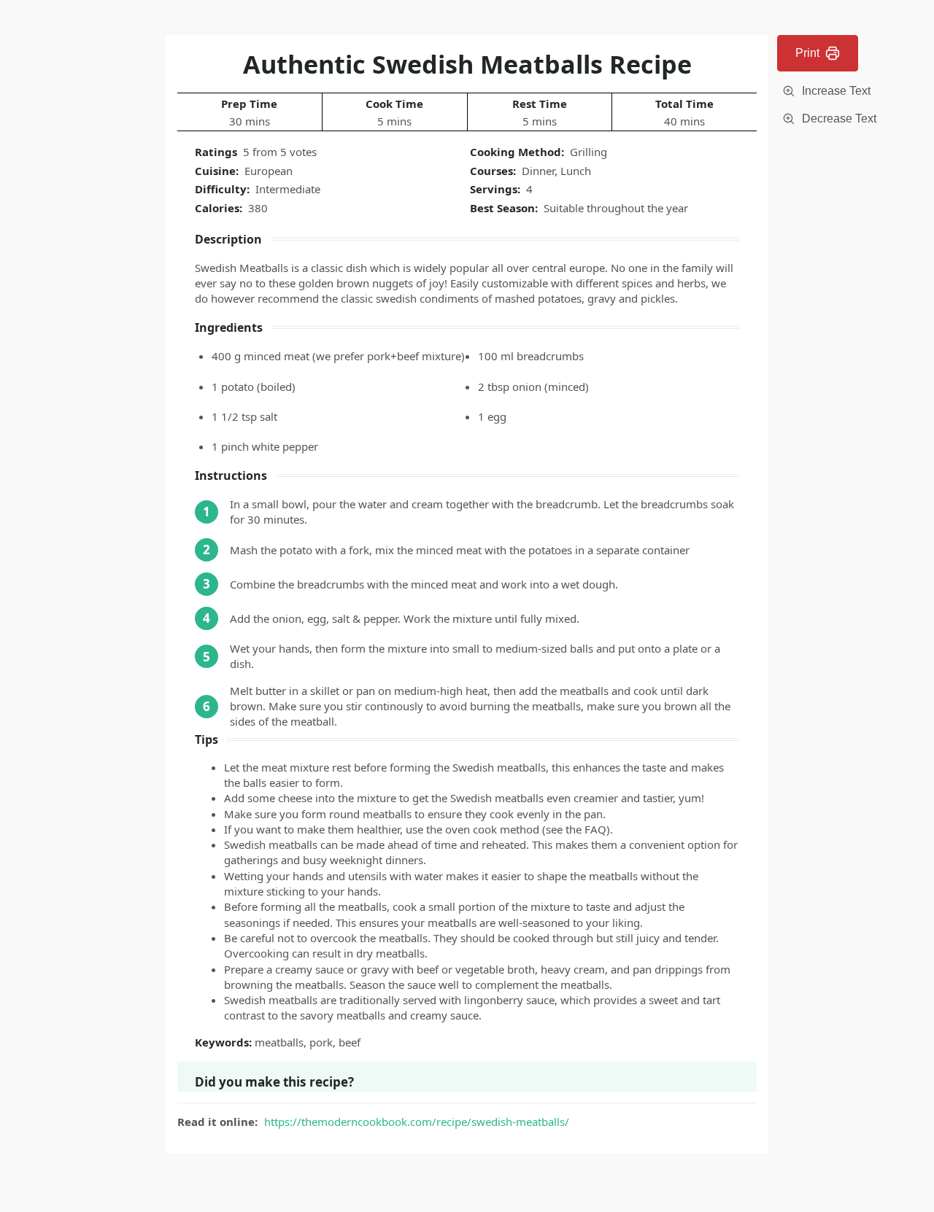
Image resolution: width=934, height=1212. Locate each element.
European (268, 170)
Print (807, 53)
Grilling (588, 151)
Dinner (538, 170)
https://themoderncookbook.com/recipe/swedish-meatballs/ (416, 1121)
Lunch (575, 170)
